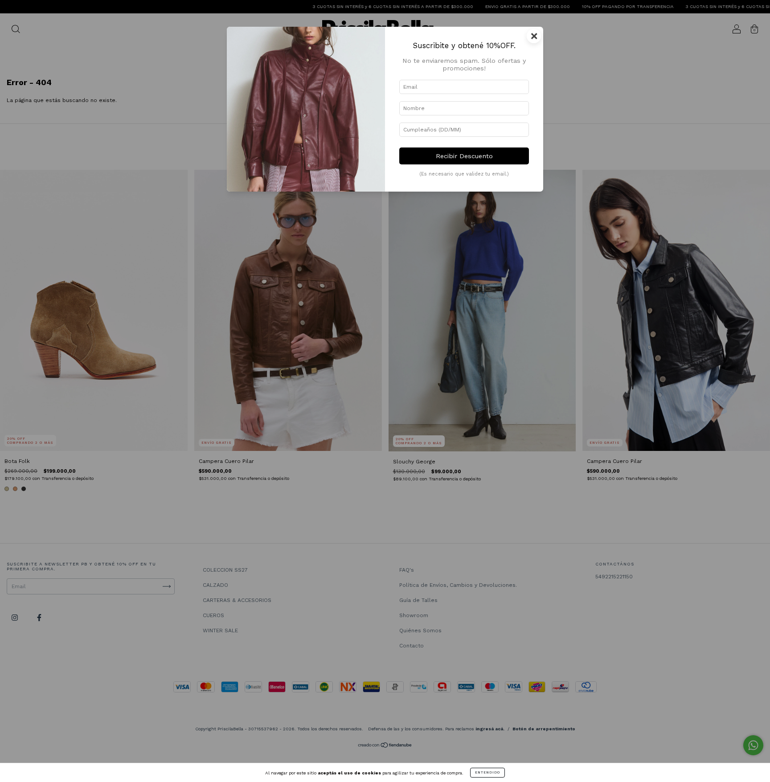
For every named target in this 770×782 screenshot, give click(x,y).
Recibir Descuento (464, 156)
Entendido (487, 772)
